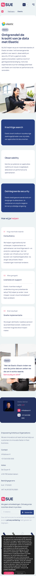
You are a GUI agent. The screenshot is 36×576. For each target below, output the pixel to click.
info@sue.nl (5, 454)
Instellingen (20, 573)
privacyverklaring (13, 520)
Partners (11, 11)
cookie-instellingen (10, 569)
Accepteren (9, 573)
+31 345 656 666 (7, 459)
